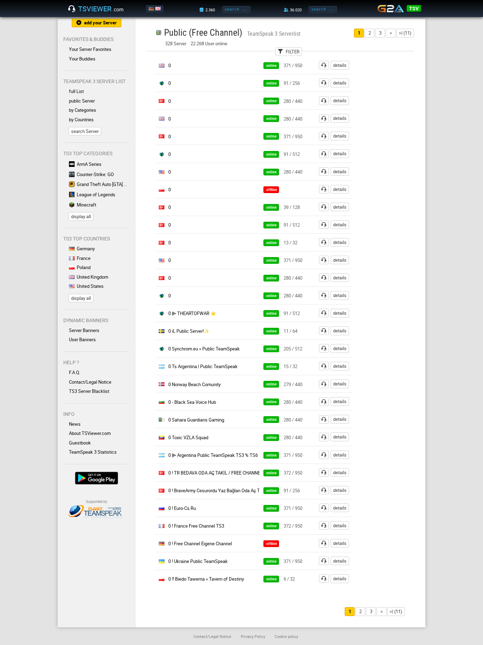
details (340, 65)
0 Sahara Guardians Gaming (196, 420)
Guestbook (80, 443)
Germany (86, 248)
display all (81, 216)
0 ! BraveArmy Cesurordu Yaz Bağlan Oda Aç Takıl (217, 490)
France (84, 258)
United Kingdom (92, 277)
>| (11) (405, 33)
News (75, 424)
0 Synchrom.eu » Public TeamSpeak (204, 348)
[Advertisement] (393, 166)
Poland (84, 267)
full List (76, 91)
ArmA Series (89, 164)
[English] (158, 9)
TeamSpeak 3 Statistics (93, 452)
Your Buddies (82, 59)
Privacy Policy (253, 636)
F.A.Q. (74, 372)
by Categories (82, 110)
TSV (414, 8)
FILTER (292, 51)
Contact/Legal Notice (90, 382)
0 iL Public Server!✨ (188, 331)
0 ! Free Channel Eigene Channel (200, 543)
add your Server (100, 22)
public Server (82, 101)
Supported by (96, 501)
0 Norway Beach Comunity (194, 384)
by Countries (81, 119)
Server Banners (84, 330)
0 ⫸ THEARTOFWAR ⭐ (192, 313)
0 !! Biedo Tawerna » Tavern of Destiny (206, 579)
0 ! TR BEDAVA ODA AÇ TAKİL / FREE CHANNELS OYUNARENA (230, 473)
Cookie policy (286, 636)
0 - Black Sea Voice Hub (192, 402)
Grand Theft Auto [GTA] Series (103, 184)
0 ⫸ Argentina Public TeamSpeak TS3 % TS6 (213, 455)
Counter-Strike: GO (95, 174)
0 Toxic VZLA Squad (188, 437)
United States (90, 286)
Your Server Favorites (90, 49)
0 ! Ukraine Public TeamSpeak (198, 561)
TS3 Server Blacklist (89, 391)
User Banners (82, 339)
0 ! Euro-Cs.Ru (182, 508)
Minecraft (86, 205)
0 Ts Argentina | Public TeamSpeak (203, 366)
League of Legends (96, 194)
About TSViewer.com (90, 433)
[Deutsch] (152, 9)
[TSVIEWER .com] (71, 8)
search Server (85, 131)
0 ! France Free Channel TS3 (196, 526)
